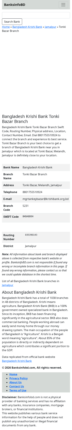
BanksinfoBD (14, 4)
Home (6, 27)
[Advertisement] (36, 73)
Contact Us (16, 386)
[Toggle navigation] (63, 4)
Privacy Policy (18, 378)
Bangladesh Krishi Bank (27, 27)
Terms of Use (17, 390)
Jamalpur (50, 27)
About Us (15, 382)
